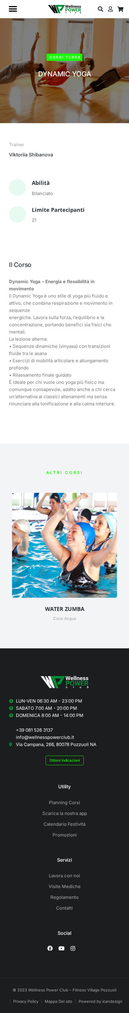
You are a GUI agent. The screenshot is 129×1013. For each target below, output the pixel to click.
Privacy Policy (25, 1001)
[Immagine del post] (64, 545)
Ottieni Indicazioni (65, 760)
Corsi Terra (65, 57)
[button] (13, 9)
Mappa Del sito (58, 1001)
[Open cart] (120, 9)
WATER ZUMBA (64, 608)
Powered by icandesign (100, 1001)
